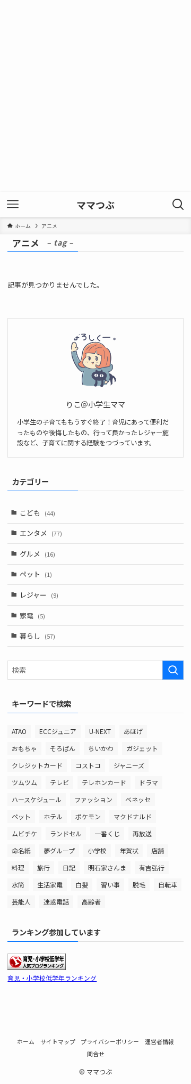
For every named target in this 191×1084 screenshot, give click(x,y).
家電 (32, 615)
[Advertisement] (95, 96)
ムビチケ (24, 833)
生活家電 (50, 884)
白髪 (81, 884)
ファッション (93, 799)
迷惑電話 (56, 901)
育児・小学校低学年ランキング (52, 977)
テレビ (59, 782)
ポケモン (88, 816)
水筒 (18, 884)
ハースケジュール (37, 799)
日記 (69, 867)
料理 (18, 867)
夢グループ (59, 850)
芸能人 (21, 901)
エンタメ (41, 533)
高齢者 (91, 901)
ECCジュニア (57, 731)
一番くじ (107, 833)
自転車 (167, 884)
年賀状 (128, 850)
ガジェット (142, 748)
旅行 (43, 867)
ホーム (25, 1041)
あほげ (133, 731)
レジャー (39, 595)
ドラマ (148, 782)
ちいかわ (101, 748)
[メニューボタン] (12, 204)
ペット (36, 574)
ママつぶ (95, 204)
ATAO (19, 731)
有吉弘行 (151, 867)
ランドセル (66, 833)
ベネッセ (138, 799)
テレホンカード (104, 782)
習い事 (110, 884)
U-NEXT (100, 731)
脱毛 (139, 884)
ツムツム (24, 782)
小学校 (97, 850)
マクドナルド (133, 816)
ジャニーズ (129, 765)
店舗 (157, 850)
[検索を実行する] (173, 670)
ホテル (53, 816)
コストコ (88, 765)
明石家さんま (107, 867)
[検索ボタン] (178, 204)
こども (37, 513)
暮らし (37, 636)
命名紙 (21, 850)
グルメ (37, 554)
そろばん (62, 748)
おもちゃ (24, 748)
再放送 (142, 833)
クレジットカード (37, 765)
